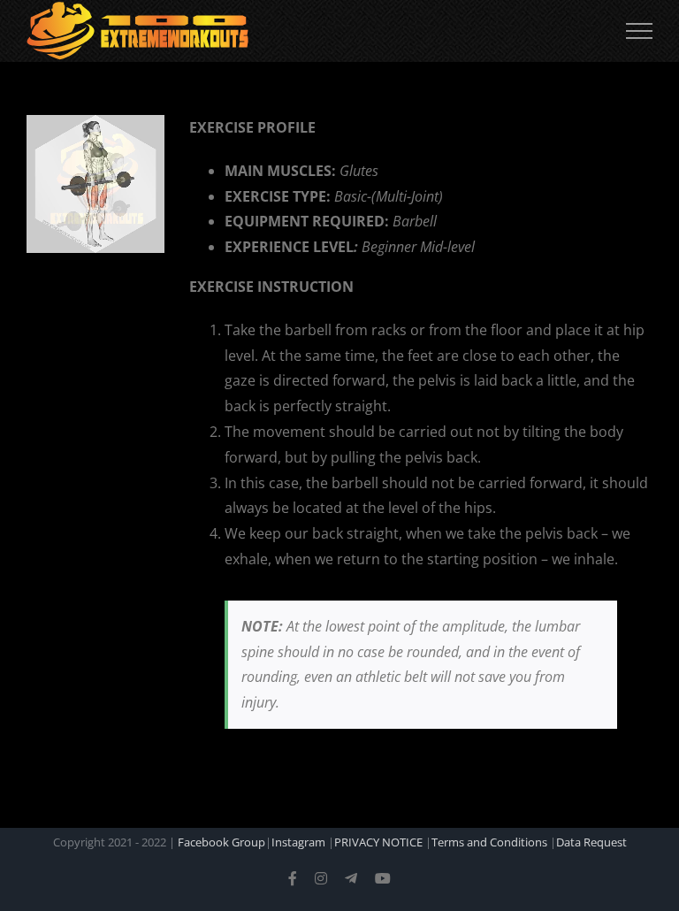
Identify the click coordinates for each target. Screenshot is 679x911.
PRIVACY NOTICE (378, 842)
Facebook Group (221, 842)
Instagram (298, 842)
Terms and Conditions (489, 842)
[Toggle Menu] (639, 31)
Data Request (591, 842)
